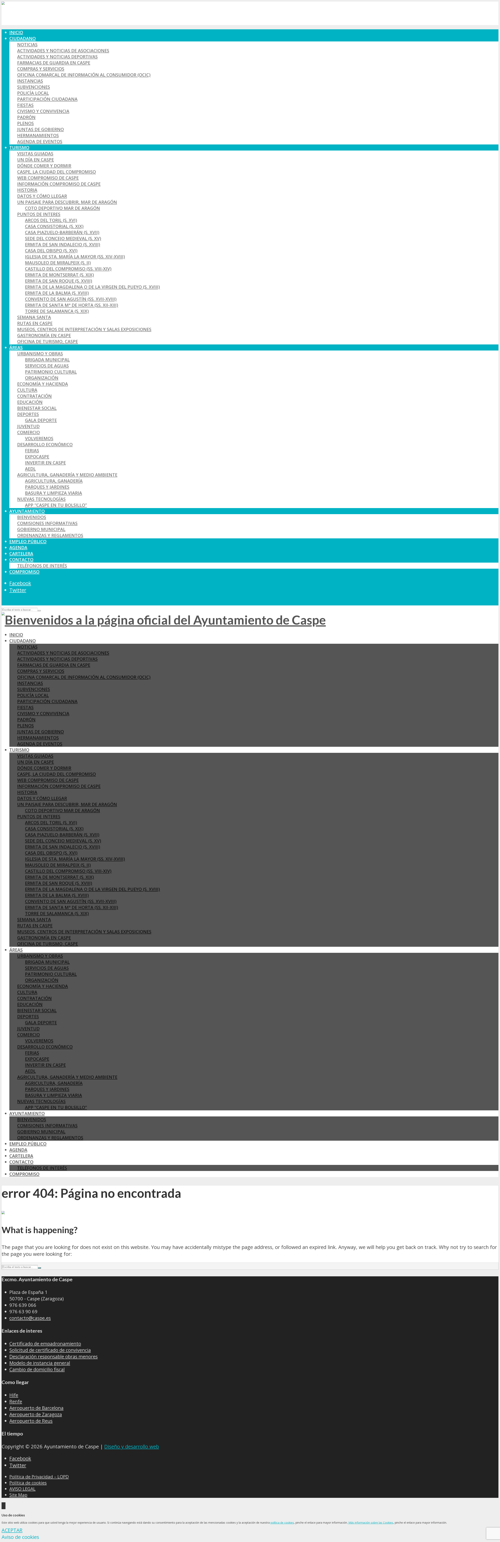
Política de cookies (28, 1483)
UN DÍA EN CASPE (35, 160)
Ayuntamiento (27, 511)
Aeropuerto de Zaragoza (35, 1414)
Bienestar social (37, 408)
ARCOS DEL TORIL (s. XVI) (51, 220)
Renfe (15, 1401)
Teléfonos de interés (42, 566)
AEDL (30, 469)
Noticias (27, 44)
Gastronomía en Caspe (44, 335)
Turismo (19, 147)
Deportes (28, 414)
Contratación (34, 396)
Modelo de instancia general (39, 1363)
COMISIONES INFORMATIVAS (47, 523)
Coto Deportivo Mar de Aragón (62, 208)
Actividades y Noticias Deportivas (57, 57)
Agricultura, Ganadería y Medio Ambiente (67, 475)
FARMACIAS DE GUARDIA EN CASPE (53, 63)
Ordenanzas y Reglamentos (50, 535)
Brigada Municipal (47, 360)
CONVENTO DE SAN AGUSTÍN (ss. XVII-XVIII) (71, 299)
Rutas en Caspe (35, 323)
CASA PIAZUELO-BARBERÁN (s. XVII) (62, 232)
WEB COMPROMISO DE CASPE (48, 178)
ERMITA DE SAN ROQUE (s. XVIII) (58, 281)
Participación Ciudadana (47, 99)
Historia (27, 190)
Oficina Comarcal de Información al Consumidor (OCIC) (84, 75)
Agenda (18, 547)
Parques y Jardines (47, 487)
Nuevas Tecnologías (41, 499)
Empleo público (27, 541)
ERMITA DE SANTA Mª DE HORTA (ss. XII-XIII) (71, 305)
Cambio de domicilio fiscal (37, 1369)
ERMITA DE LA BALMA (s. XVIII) (57, 293)
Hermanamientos (38, 135)
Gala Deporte (41, 420)
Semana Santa (34, 317)
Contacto (21, 560)
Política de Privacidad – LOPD (39, 1477)
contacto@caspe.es (30, 1318)
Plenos (25, 123)
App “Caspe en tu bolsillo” (56, 505)
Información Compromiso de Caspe (59, 184)
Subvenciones (33, 87)
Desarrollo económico (45, 444)
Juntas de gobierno (40, 129)
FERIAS (32, 450)
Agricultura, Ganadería (54, 481)
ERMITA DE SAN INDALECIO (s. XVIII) (62, 244)
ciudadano (22, 38)
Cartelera (21, 553)
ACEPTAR (12, 1530)
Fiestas (25, 105)
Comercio (28, 432)
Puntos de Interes (38, 214)
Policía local (33, 93)
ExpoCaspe (37, 457)
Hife (13, 1395)
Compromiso (24, 572)
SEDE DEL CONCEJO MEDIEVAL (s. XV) (63, 238)
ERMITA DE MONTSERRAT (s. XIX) (59, 275)
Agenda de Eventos (39, 141)
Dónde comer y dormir (44, 166)
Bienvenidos (31, 517)
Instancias (30, 81)
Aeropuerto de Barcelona (36, 1408)
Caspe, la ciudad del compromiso (56, 172)
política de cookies (282, 1522)
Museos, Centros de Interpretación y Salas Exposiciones (84, 329)
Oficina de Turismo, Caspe (47, 341)
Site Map (18, 1495)
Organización (41, 378)
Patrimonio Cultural (51, 372)
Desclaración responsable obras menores (53, 1356)
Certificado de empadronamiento (45, 1343)
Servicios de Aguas (47, 366)
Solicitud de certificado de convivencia (50, 1350)
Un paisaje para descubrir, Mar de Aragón (67, 202)
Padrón (26, 117)
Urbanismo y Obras (40, 354)
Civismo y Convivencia (43, 111)
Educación (30, 402)
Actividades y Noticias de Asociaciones (63, 51)
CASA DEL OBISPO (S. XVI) (51, 250)
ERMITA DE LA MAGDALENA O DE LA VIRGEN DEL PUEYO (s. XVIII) (92, 287)
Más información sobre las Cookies (370, 1522)
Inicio (16, 32)
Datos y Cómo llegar (42, 196)
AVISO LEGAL (22, 1489)
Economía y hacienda (42, 384)
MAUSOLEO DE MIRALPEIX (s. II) (58, 263)
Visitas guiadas (35, 154)
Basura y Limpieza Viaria (53, 493)
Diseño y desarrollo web (131, 1446)
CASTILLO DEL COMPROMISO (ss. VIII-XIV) (68, 269)
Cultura (27, 390)
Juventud (28, 426)
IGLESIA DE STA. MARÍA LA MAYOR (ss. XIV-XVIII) (75, 257)
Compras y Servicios (40, 69)
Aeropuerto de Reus (31, 1420)
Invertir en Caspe (45, 463)
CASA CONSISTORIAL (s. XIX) (54, 226)
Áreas (16, 347)
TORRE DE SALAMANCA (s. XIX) (57, 311)
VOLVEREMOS (39, 438)
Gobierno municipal (41, 529)
